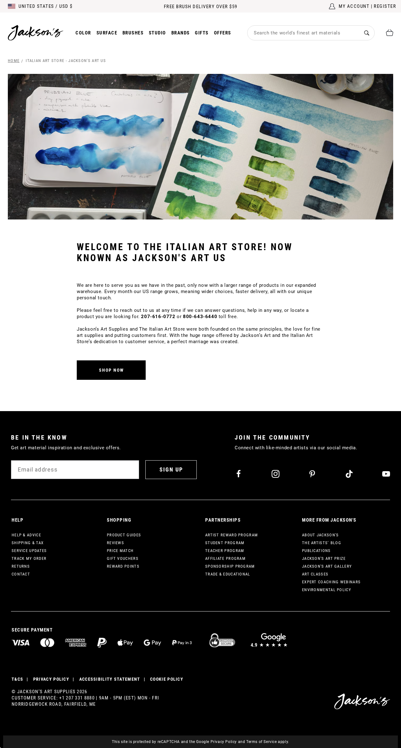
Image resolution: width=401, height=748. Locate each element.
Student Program (225, 542)
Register (385, 6)
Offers (222, 33)
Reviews (115, 542)
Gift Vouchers (122, 558)
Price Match (120, 550)
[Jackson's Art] (36, 32)
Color (83, 33)
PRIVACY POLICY (51, 679)
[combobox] (303, 33)
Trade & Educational (227, 574)
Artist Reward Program (231, 535)
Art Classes (315, 574)
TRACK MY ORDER (29, 558)
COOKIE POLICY (166, 679)
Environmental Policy (326, 589)
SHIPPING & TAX (28, 542)
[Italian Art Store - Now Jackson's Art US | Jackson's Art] (200, 146)
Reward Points (123, 566)
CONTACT (21, 574)
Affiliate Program (225, 558)
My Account (354, 6)
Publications (316, 550)
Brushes (133, 33)
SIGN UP (171, 469)
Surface (106, 33)
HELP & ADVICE (26, 535)
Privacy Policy (224, 742)
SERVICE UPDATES (29, 550)
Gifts (202, 33)
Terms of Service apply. (267, 742)
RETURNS (21, 566)
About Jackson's (320, 535)
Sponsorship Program (230, 566)
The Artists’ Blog (321, 542)
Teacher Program (224, 550)
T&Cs (17, 679)
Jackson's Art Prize (324, 558)
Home (13, 60)
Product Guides (124, 535)
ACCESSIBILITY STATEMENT (109, 679)
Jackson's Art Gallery (327, 566)
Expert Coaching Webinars (331, 582)
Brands (180, 33)
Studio (157, 33)
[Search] (366, 32)
